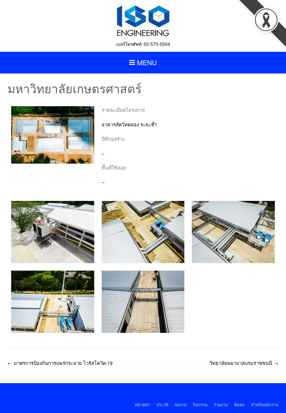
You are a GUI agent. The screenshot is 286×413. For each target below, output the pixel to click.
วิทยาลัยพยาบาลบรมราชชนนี (244, 362)
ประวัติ (162, 404)
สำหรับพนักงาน (265, 404)
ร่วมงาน (221, 404)
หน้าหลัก (142, 404)
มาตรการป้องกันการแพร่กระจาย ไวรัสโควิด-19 (59, 362)
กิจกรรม (200, 404)
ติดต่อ (239, 404)
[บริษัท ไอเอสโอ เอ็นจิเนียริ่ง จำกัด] (143, 20)
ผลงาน (181, 404)
